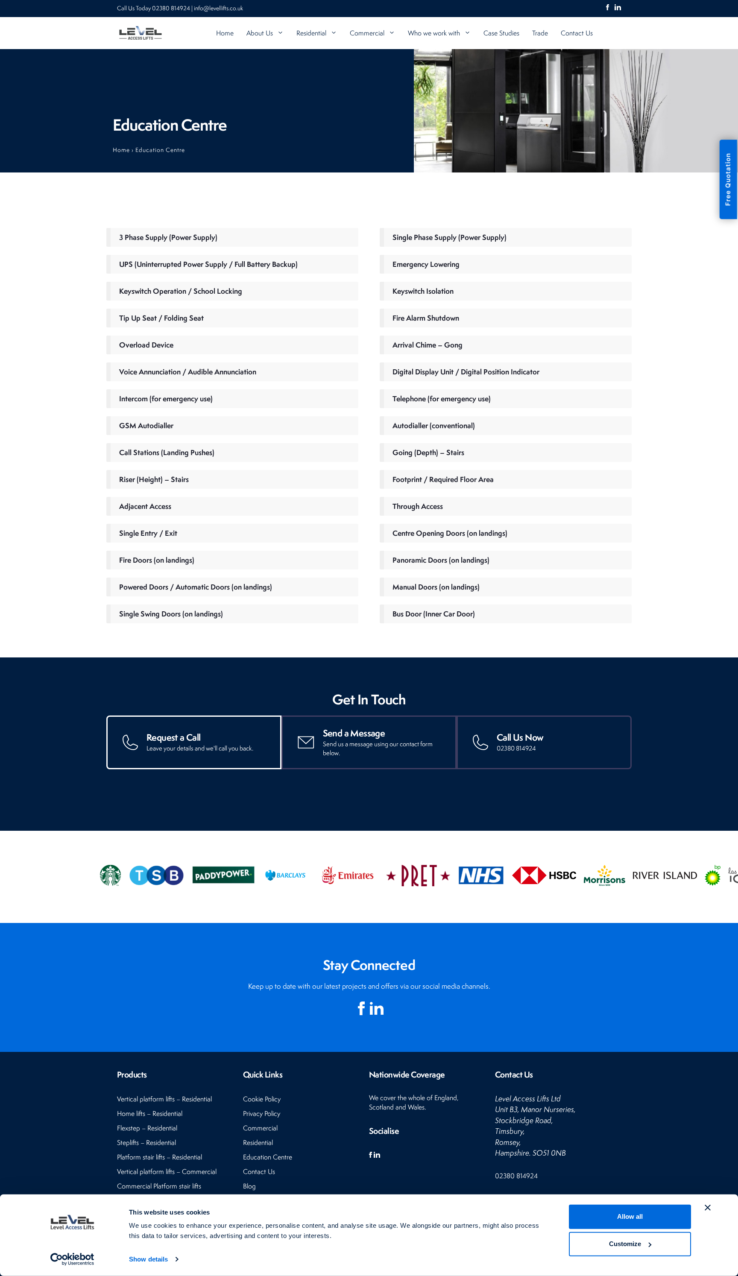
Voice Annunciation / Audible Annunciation (187, 372)
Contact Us (577, 33)
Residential (311, 33)
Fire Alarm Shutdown (425, 318)
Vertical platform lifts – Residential (164, 1099)
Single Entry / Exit (148, 533)
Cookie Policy (262, 1099)
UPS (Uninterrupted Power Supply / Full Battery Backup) (208, 264)
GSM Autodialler (146, 425)
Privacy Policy (261, 1113)
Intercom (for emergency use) (166, 398)
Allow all (630, 1216)
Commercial (367, 33)
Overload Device (146, 345)
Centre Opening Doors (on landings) (449, 533)
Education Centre (267, 1157)
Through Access (417, 506)
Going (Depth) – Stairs (428, 452)
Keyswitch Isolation (423, 291)
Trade (540, 33)
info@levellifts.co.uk (218, 8)
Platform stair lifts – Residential (159, 1157)
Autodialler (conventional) (433, 425)
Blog (249, 1186)
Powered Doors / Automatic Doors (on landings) (195, 587)
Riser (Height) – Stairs (154, 479)
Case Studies (501, 33)
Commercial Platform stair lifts (159, 1186)
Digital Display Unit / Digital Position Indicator (465, 372)
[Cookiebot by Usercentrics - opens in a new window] (72, 1259)
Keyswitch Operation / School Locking (180, 291)
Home (225, 33)
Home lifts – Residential (149, 1113)
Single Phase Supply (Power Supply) (449, 237)
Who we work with (434, 33)
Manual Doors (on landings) (436, 587)
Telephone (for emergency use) (441, 398)
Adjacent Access (145, 506)
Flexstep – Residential (147, 1128)
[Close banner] (708, 1208)
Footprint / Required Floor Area (443, 479)
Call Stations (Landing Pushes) (166, 452)
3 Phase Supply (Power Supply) (168, 237)
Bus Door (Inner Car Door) (433, 614)
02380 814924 (171, 8)
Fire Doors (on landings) (156, 560)
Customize (625, 1243)
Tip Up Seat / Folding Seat (161, 318)
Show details (148, 1259)
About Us (259, 33)
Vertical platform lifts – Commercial (167, 1171)
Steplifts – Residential (146, 1142)
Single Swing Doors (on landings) (171, 614)
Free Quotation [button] (728, 179)
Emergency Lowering (426, 264)
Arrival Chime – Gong (427, 345)
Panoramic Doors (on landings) (440, 560)
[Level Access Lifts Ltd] (140, 33)
